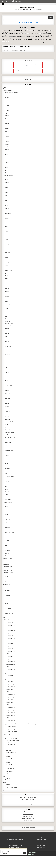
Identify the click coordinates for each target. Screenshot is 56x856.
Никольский (7, 419)
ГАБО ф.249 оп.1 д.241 (10, 704)
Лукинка (6, 260)
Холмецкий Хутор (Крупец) (11, 164)
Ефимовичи (7, 369)
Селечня (7, 535)
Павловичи (7, 527)
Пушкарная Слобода (9, 450)
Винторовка (7, 590)
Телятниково (7, 162)
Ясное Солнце (8, 499)
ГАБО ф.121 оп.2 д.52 (10, 643)
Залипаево (7, 372)
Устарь (6, 548)
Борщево (7, 305)
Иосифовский (8, 382)
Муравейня (7, 595)
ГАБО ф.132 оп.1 (8, 673)
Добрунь (6, 511)
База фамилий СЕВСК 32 (28, 799)
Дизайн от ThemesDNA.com (28, 854)
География (5, 87)
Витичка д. (7, 344)
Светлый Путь (8, 460)
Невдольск (7, 522)
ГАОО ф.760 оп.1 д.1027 (10, 766)
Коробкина (7, 128)
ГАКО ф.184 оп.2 (8, 750)
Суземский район (8, 502)
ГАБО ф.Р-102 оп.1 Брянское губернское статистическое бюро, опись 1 (20, 724)
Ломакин (7, 406)
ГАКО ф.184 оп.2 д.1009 (10, 752)
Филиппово (7, 550)
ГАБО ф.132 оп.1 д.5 (9, 675)
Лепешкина (7, 398)
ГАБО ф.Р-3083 (7, 734)
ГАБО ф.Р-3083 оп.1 (9, 735)
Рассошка (7, 149)
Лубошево (7, 254)
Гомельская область (7, 558)
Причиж (6, 273)
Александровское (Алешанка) (11, 92)
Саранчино (7, 458)
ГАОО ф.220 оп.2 (8, 758)
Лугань (6, 257)
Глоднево (7, 105)
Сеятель (6, 473)
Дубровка (7, 115)
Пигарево (7, 267)
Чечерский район (7, 560)
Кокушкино (7, 516)
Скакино (6, 154)
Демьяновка (7, 592)
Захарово (7, 221)
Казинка (6, 118)
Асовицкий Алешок (9, 184)
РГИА (4, 790)
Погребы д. (7, 146)
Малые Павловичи (9, 519)
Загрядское (7, 218)
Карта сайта (28, 79)
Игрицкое (7, 226)
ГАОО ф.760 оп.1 (8, 764)
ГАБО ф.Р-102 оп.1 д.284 (10, 726)
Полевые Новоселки (9, 532)
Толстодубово (8, 608)
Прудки (6, 275)
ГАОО (4, 754)
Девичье (6, 311)
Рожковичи (7, 600)
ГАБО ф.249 (6, 678)
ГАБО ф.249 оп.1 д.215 (10, 699)
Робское (6, 283)
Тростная (7, 288)
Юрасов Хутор (8, 491)
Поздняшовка (8, 442)
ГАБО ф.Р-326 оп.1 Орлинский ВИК (12, 740)
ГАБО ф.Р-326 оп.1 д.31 (10, 744)
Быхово (6, 197)
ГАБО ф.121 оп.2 (8, 621)
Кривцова (7, 390)
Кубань (6, 241)
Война (6, 200)
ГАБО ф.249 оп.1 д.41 (10, 715)
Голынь (6, 205)
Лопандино (7, 252)
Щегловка (7, 318)
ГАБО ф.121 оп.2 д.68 (10, 653)
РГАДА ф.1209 (7, 784)
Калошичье (7, 120)
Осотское (7, 141)
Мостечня (7, 262)
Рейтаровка (7, 455)
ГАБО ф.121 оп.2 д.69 (10, 656)
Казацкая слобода (9, 385)
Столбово (7, 159)
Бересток (7, 333)
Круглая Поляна (8, 393)
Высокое (7, 351)
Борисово (7, 336)
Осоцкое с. (7, 567)
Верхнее (6, 102)
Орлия (6, 424)
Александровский (9, 323)
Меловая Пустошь (9, 414)
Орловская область (7, 570)
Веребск (6, 100)
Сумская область (7, 584)
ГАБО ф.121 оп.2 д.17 (10, 622)
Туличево (7, 291)
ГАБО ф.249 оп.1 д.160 (10, 689)
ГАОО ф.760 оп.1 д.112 (10, 771)
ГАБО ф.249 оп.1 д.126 (10, 681)
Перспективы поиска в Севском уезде (28, 801)
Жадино (6, 216)
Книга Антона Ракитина (28, 814)
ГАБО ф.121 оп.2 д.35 (10, 627)
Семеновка (7, 468)
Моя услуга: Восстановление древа (28, 797)
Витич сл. (7, 341)
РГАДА (4, 782)
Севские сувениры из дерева (28, 818)
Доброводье (7, 364)
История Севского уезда (8, 613)
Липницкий (7, 403)
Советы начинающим (28, 804)
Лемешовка (7, 395)
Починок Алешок (8, 270)
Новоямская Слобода (9, 421)
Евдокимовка (8, 213)
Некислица (7, 416)
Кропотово (7, 133)
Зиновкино (7, 223)
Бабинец (6, 187)
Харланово (7, 581)
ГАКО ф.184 (6, 748)
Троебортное (7, 478)
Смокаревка (7, 605)
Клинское (7, 123)
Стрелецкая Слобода (9, 476)
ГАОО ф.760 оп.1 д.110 (10, 768)
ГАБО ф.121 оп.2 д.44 (10, 633)
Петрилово (7, 144)
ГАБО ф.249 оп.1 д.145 (10, 686)
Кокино (6, 236)
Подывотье (7, 440)
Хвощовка (7, 484)
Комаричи (7, 239)
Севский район (7, 321)
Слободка (7, 286)
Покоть (6, 561)
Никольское (7, 524)
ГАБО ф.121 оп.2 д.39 (10, 630)
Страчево (7, 540)
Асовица (6, 182)
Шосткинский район (8, 586)
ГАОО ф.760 (7, 762)
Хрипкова (7, 170)
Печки (6, 316)
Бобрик (6, 192)
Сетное (6, 603)
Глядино (6, 203)
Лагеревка (7, 244)
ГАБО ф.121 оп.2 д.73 (10, 664)
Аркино (6, 179)
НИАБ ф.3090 (7, 778)
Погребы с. (7, 434)
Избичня (6, 228)
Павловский (7, 429)
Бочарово (7, 195)
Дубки (6, 367)
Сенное (6, 471)
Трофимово (7, 576)
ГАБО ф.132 (6, 672)
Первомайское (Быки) (9, 432)
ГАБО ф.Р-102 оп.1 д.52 (10, 729)
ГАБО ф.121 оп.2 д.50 (10, 638)
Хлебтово (7, 296)
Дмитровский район (8, 572)
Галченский (7, 354)
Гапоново (7, 357)
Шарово (6, 301)
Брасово (6, 94)
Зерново (6, 514)
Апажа (6, 177)
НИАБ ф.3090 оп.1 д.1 (9, 779)
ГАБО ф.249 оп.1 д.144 (10, 684)
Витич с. (6, 338)
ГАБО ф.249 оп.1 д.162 (10, 694)
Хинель (6, 486)
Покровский (7, 445)
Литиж (6, 247)
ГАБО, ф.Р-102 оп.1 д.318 (11, 731)
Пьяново (6, 278)
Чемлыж (6, 489)
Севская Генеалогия (28, 7)
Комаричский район (8, 175)
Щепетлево (7, 555)
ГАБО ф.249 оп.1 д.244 (10, 707)
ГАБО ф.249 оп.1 (8, 679)
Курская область (7, 564)
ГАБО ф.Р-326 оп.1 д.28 (10, 742)
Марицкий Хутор (8, 408)
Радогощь (7, 280)
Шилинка (7, 553)
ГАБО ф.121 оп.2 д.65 (10, 648)
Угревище (7, 293)
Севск (6, 465)
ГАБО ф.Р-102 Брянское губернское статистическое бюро (16, 723)
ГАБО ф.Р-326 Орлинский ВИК (11, 738)
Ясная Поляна (8, 497)
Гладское (7, 308)
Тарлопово (7, 542)
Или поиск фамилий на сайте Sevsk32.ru (28, 22)
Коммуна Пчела (8, 126)
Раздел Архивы (6, 615)
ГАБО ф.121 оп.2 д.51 (10, 640)
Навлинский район (8, 304)
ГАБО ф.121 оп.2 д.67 (10, 651)
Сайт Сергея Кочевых (28, 816)
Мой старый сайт (28, 811)
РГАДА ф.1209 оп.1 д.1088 (11, 787)
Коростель (7, 131)
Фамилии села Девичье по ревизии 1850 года (17, 47)
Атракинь (7, 331)
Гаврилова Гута (8, 509)
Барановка (7, 587)
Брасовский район (8, 90)
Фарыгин (7, 481)
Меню (5, 4)
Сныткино (7, 157)
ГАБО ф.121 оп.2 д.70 (10, 659)
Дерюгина (7, 208)
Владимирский (8, 346)
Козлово (6, 234)
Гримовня (7, 110)
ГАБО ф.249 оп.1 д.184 (10, 697)
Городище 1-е (8, 107)
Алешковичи (7, 504)
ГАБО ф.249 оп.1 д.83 (10, 720)
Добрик (6, 113)
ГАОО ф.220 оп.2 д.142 (10, 760)
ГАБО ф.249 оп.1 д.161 (10, 691)
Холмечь (7, 167)
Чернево (6, 299)
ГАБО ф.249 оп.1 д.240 (10, 702)
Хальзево (7, 579)
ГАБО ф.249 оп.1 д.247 (10, 710)
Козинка (6, 231)
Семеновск (7, 537)
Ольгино (6, 265)
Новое (6, 139)
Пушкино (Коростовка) (10, 452)
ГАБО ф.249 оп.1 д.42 (10, 717)
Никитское (7, 598)
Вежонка (7, 97)
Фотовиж (7, 611)
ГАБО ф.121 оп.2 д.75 (10, 666)
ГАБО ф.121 (6, 619)
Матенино (7, 136)
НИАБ (4, 776)
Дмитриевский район (8, 566)
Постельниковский (9, 447)
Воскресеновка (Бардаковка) (11, 349)
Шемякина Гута (8, 172)
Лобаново (7, 249)
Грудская (7, 362)
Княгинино (7, 388)
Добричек (7, 210)
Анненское (7, 328)
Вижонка (7, 573)
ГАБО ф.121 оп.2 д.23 (10, 625)
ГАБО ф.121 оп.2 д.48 (10, 635)
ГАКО (4, 747)
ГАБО (4, 617)
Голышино (7, 359)
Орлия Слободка (8, 427)
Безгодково (7, 506)
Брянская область (7, 88)
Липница (6, 401)
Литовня (6, 313)
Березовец (7, 190)
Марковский (7, 411)
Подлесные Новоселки (10, 437)
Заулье (6, 375)
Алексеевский (8, 325)
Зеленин (6, 377)
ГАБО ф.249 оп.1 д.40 (10, 712)
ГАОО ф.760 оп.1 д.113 (10, 773)
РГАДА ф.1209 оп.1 (9, 785)
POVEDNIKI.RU (28, 820)
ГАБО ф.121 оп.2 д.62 (10, 646)
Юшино (6, 494)
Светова (6, 463)
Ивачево (6, 380)
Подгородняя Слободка (10, 529)
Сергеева (7, 152)
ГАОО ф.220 (7, 756)
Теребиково (7, 545)
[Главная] (2, 1)
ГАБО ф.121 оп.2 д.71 (10, 661)
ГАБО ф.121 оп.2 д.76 (10, 669)
